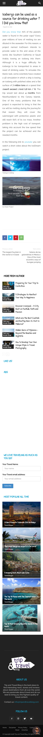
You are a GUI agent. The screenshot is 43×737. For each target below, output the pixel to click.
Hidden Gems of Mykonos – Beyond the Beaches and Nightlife (27, 333)
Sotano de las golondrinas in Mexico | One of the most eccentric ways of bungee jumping (31, 257)
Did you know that (11, 32)
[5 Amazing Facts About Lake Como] (21, 565)
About (17, 730)
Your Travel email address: (13, 474)
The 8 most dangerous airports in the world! (20, 546)
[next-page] (7, 354)
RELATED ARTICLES (13, 271)
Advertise (25, 730)
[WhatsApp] (21, 237)
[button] (39, 3)
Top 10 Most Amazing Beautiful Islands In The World (21, 625)
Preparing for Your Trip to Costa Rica (27, 284)
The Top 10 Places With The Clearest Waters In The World (21, 597)
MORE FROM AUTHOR (14, 276)
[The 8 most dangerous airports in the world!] (21, 540)
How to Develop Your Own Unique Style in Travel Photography (26, 345)
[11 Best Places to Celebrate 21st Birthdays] (21, 515)
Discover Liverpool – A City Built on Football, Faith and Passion (27, 308)
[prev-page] (3, 354)
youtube (28, 142)
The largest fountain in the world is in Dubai (11, 253)
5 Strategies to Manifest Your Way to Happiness (26, 296)
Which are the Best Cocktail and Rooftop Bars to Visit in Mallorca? (27, 321)
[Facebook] (4, 237)
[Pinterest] (15, 237)
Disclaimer (12, 727)
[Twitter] (10, 237)
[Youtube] (31, 718)
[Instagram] (18, 718)
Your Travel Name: (10, 464)
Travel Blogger (8, 525)
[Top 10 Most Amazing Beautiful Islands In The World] (21, 618)
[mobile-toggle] (4, 3)
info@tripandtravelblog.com (26, 702)
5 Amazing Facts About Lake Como (16, 572)
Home (5, 727)
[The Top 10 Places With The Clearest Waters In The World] (21, 591)
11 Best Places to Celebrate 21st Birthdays (20, 522)
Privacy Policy (22, 727)
